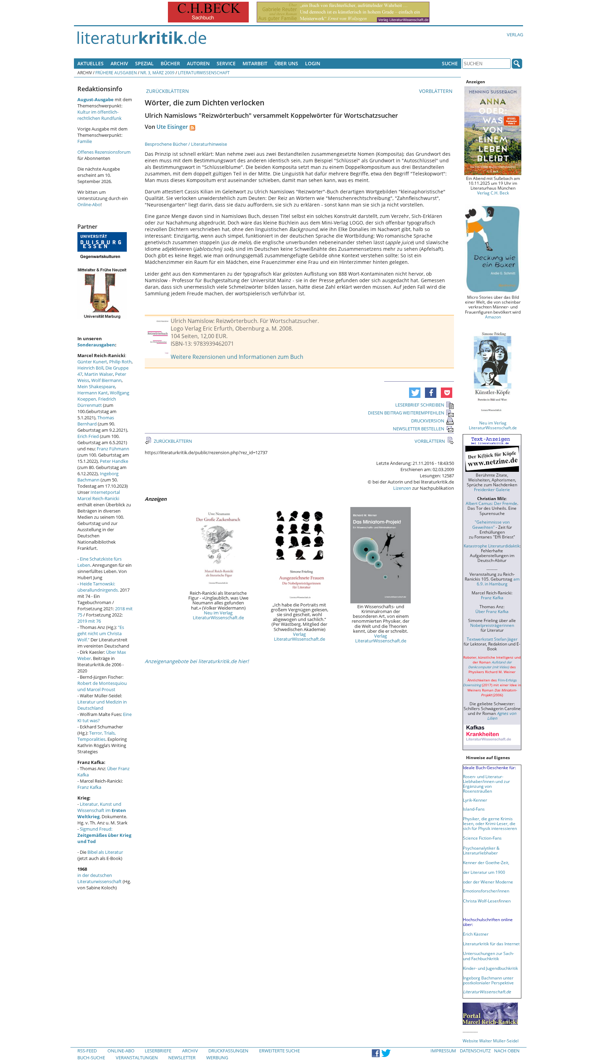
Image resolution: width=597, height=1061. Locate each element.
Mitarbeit (255, 63)
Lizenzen (402, 488)
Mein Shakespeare (96, 386)
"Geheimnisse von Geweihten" (491, 524)
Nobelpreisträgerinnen (492, 625)
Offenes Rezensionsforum (104, 152)
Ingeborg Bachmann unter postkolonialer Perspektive (488, 980)
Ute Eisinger (172, 127)
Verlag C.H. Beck (493, 192)
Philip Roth (120, 362)
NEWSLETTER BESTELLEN (418, 429)
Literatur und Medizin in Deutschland (102, 705)
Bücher (170, 63)
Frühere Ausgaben (116, 72)
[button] (414, 393)
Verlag (515, 34)
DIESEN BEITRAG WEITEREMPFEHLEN (406, 413)
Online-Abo (89, 204)
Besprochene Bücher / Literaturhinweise (186, 144)
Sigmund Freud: (104, 835)
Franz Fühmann (113, 449)
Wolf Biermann (106, 380)
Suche (450, 63)
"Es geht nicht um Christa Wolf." (100, 633)
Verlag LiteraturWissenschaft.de (299, 636)
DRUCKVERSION (427, 421)
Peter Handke (114, 461)
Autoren (198, 63)
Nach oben (507, 1051)
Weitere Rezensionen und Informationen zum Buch (237, 357)
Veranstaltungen (137, 1057)
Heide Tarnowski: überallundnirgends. (98, 587)
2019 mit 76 (89, 621)
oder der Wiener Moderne (488, 882)
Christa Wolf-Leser (481, 901)
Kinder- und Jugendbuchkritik (490, 968)
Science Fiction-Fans (482, 838)
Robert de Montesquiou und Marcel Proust (102, 686)
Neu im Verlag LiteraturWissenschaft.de (218, 615)
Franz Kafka (89, 787)
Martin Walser (98, 374)
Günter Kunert (92, 362)
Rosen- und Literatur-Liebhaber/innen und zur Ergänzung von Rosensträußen (486, 784)
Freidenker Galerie (492, 489)
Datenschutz (475, 1051)
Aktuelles (90, 63)
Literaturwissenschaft (204, 72)
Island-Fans (474, 809)
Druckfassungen (228, 1051)
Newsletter (182, 1057)
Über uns (286, 63)
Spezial (144, 63)
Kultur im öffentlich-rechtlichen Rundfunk (99, 115)
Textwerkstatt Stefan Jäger (492, 639)
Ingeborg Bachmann (98, 476)
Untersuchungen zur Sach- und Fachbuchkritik (488, 955)
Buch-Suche (91, 1057)
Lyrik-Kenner (475, 800)
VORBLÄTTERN (436, 91)
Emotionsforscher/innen (486, 890)
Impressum (443, 1051)
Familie (84, 141)
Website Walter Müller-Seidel (491, 1040)
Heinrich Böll (90, 368)
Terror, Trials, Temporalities (96, 736)
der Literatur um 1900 (484, 872)
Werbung (217, 1057)
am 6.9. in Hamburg (498, 581)
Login (312, 63)
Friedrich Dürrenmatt (96, 402)
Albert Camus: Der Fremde (491, 503)
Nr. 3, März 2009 (157, 72)
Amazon (493, 316)
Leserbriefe (158, 1051)
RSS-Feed (87, 1051)
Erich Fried (88, 436)
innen (505, 901)
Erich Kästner (476, 934)
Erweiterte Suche (279, 1051)
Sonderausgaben (96, 345)
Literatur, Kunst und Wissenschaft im (101, 810)
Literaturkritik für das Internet (491, 943)
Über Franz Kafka (492, 611)
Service (226, 63)
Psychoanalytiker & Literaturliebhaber (481, 850)
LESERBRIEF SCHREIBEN (419, 405)
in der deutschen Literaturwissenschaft (99, 878)
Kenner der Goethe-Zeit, (486, 862)
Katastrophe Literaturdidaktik (492, 545)
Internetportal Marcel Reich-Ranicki (98, 495)
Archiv (119, 63)
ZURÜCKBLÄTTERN (167, 91)
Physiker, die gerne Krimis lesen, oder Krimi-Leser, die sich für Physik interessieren (490, 823)
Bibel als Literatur (105, 852)
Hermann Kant (92, 393)
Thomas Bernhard (95, 420)
